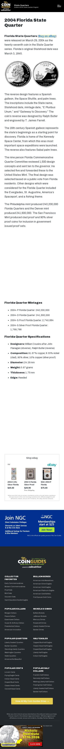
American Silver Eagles (42, 584)
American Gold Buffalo (42, 594)
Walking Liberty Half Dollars (43, 682)
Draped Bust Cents (12, 682)
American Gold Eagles (42, 587)
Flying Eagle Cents (12, 675)
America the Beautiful (13, 659)
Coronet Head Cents (12, 689)
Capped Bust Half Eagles (42, 642)
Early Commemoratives (14, 583)
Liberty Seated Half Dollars (43, 688)
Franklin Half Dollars (41, 675)
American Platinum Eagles (43, 590)
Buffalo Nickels (39, 613)
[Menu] (59, 6)
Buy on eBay (47, 36)
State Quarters (21, 5)
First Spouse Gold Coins (42, 597)
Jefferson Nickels (39, 616)
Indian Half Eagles (40, 656)
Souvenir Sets (10, 597)
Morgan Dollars (10, 613)
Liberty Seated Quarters (14, 642)
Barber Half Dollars (40, 692)
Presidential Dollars (12, 626)
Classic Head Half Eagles (42, 646)
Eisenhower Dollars (12, 619)
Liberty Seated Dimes (41, 626)
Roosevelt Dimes (39, 623)
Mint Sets (8, 593)
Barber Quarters (11, 646)
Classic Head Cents (12, 685)
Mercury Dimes (39, 619)
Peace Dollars (10, 616)
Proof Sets (8, 590)
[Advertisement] (32, 264)
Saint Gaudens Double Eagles (16, 600)
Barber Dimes (38, 630)
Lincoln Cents (10, 672)
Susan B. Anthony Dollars (14, 623)
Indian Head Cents (12, 679)
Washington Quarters (13, 652)
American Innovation (13, 630)
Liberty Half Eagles (40, 652)
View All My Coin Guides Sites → (32, 701)
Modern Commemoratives (15, 586)
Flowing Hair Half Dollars (42, 685)
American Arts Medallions (43, 580)
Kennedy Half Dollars (41, 678)
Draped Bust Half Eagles (42, 649)
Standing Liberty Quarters (15, 649)
